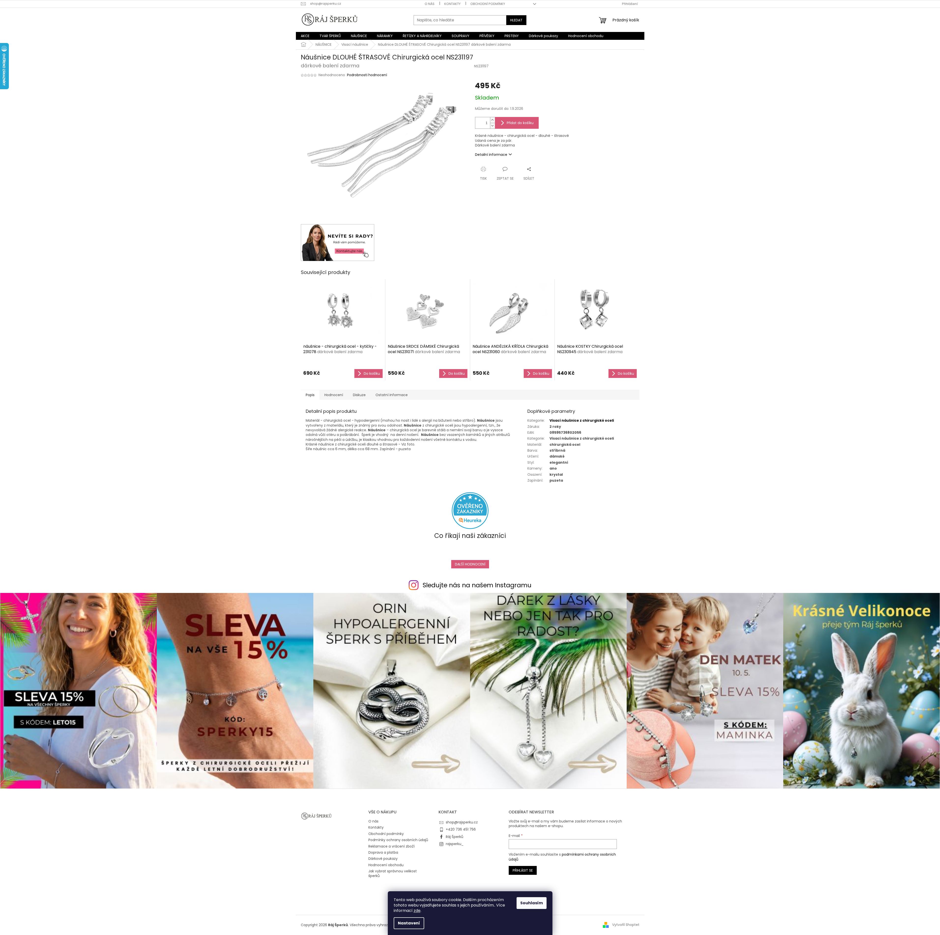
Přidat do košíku (520, 122)
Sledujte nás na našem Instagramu (477, 585)
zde (417, 910)
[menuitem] (305, 36)
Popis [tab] (310, 394)
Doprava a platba (383, 852)
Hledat (516, 20)
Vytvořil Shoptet (625, 924)
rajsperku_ (454, 843)
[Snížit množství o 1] (492, 126)
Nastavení (409, 923)
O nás (429, 3)
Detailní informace (491, 154)
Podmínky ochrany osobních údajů (398, 839)
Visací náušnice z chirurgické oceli (582, 420)
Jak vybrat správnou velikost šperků (392, 873)
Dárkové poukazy (383, 858)
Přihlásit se (523, 870)
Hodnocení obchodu (386, 865)
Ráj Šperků (454, 836)
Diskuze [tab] (359, 394)
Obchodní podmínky (487, 3)
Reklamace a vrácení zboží (391, 846)
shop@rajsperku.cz (462, 822)
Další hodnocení (470, 564)
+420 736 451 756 (461, 829)
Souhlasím (531, 903)
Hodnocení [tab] (333, 394)
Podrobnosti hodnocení (367, 75)
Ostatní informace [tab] (392, 394)
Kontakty (452, 3)
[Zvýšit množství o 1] (492, 120)
